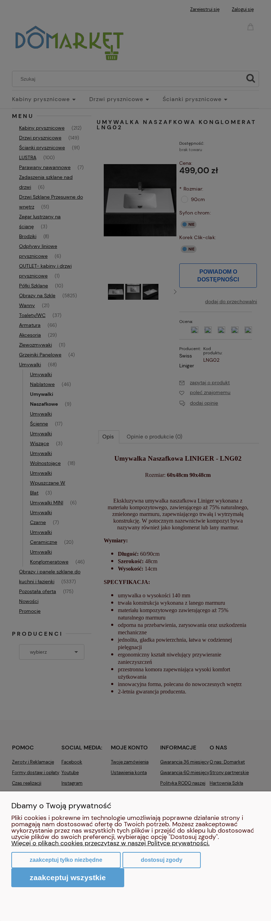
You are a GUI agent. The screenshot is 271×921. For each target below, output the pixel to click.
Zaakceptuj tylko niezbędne (66, 860)
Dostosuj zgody (161, 860)
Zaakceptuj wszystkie (68, 877)
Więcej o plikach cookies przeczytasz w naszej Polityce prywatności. (110, 843)
